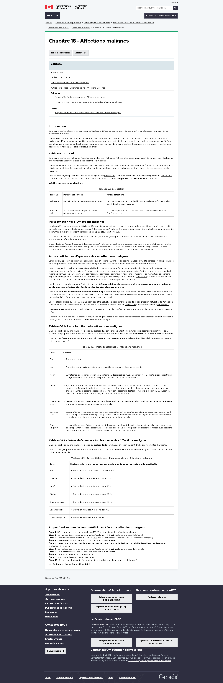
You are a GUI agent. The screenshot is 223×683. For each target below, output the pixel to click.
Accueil (49, 23)
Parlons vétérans (157, 597)
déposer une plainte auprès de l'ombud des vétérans (149, 661)
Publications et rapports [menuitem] (58, 608)
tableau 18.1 (109, 176)
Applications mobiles (91, 677)
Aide (48, 677)
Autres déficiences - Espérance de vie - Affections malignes (78, 88)
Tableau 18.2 (61, 102)
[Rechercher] (175, 8)
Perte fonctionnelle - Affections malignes (70, 83)
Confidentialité (127, 677)
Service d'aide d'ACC (101, 624)
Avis (110, 677)
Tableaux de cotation (61, 77)
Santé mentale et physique (68, 23)
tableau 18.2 (166, 176)
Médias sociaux (64, 677)
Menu (53, 15)
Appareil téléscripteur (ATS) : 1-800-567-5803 (157, 642)
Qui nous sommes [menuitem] (55, 599)
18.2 (95, 538)
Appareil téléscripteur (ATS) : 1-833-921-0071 (111, 608)
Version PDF (81, 53)
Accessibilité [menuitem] (52, 594)
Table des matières (60, 53)
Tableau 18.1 (60, 97)
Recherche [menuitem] (51, 612)
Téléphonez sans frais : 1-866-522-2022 (111, 598)
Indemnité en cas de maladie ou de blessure (133, 23)
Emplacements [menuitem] (53, 639)
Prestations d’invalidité (58, 28)
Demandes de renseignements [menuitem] (62, 630)
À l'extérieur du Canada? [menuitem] (58, 634)
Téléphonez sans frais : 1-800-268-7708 (111, 642)
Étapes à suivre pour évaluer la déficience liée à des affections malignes (88, 113)
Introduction (57, 72)
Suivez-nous (56, 652)
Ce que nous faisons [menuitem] (56, 603)
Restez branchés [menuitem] (54, 643)
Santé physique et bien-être (97, 23)
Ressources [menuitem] (51, 616)
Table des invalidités (81, 28)
